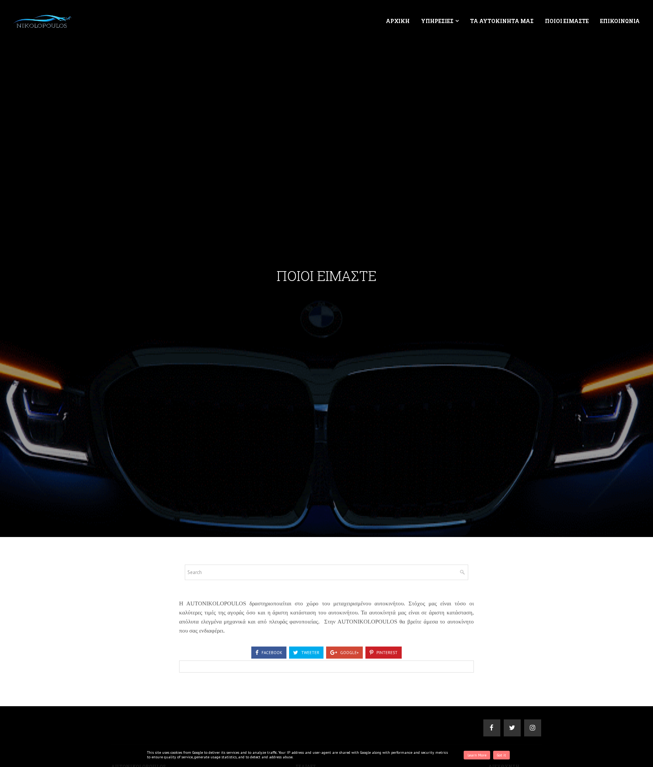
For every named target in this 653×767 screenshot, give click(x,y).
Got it (501, 755)
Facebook (271, 652)
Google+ (349, 652)
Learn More (476, 755)
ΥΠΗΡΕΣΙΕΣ (437, 21)
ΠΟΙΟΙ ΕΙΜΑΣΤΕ (567, 21)
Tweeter (309, 652)
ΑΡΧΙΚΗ (398, 21)
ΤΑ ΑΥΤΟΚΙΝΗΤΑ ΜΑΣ (502, 21)
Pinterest (386, 652)
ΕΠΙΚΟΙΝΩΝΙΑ (620, 21)
